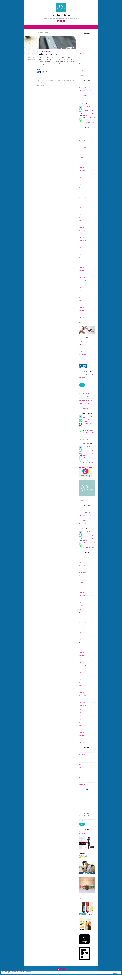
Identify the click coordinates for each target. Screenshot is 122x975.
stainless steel (51, 83)
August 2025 (81, 134)
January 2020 (82, 167)
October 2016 (82, 277)
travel (80, 66)
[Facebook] (61, 21)
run (66, 82)
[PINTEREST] (63, 969)
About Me (44, 26)
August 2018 (81, 204)
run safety (70, 82)
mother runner (56, 82)
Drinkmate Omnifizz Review (84, 87)
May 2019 (81, 184)
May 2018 (81, 214)
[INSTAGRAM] (58, 969)
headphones (44, 82)
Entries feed (81, 348)
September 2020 (82, 150)
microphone (49, 82)
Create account (82, 341)
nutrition (81, 50)
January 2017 (82, 267)
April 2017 (81, 257)
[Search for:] (87, 75)
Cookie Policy (22, 972)
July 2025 (81, 137)
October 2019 (82, 170)
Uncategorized (82, 70)
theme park (81, 63)
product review (41, 51)
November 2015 (82, 314)
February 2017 (82, 264)
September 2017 (82, 240)
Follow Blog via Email (87, 371)
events (80, 43)
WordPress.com (82, 354)
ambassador (57, 80)
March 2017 (81, 260)
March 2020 (81, 160)
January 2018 (82, 227)
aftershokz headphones (49, 80)
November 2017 (82, 234)
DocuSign (81, 322)
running (48, 51)
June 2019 (81, 180)
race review (81, 56)
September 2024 (82, 147)
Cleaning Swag (82, 40)
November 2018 (82, 200)
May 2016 (81, 294)
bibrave (65, 80)
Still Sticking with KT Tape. (84, 84)
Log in (80, 344)
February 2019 (82, 190)
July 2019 (81, 177)
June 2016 (81, 290)
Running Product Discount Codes (72, 26)
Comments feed (82, 351)
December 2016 (82, 270)
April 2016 (81, 297)
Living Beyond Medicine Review (85, 90)
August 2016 (81, 284)
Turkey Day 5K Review (83, 98)
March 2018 (81, 220)
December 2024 (82, 140)
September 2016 (82, 280)
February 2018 (82, 224)
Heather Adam (86, 113)
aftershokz (42, 80)
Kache (84, 117)
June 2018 (81, 210)
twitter (58, 83)
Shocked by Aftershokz (47, 54)
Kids (80, 46)
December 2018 (82, 197)
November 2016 (82, 274)
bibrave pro (69, 80)
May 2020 (81, 157)
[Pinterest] (63, 21)
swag (55, 83)
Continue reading (41, 65)
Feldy (84, 106)
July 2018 (81, 207)
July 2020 (81, 154)
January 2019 (82, 194)
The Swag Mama (61, 15)
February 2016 (82, 304)
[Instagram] (58, 21)
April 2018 (81, 217)
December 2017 (82, 230)
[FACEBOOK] (61, 969)
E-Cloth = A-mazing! (91, 117)
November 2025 (82, 130)
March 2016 (81, 300)
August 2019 (81, 174)
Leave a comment (40, 85)
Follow (82, 385)
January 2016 (82, 307)
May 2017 (81, 254)
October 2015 (82, 317)
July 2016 (81, 287)
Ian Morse (85, 110)
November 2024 (82, 144)
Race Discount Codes (54, 26)
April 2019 (81, 187)
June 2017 (81, 250)
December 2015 (82, 310)
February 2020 (82, 164)
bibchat (61, 80)
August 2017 (81, 244)
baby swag (81, 36)
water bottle (62, 83)
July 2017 (81, 247)
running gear (39, 83)
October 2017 (82, 237)
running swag (45, 83)
